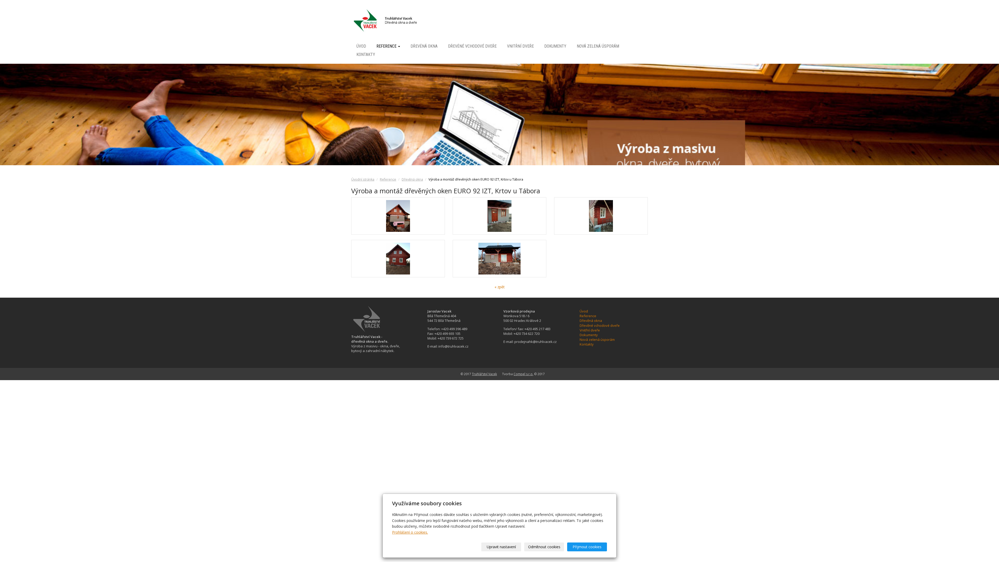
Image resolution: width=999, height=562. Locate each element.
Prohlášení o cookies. (410, 532)
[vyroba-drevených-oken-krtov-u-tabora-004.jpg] (398, 258)
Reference (387, 46)
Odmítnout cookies (544, 546)
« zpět (500, 286)
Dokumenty (555, 46)
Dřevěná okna (424, 46)
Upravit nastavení (501, 546)
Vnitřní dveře (520, 46)
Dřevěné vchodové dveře (472, 46)
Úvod (361, 46)
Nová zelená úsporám (598, 46)
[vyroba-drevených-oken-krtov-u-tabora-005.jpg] (499, 258)
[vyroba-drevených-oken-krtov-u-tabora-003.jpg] (601, 216)
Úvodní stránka (362, 179)
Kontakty (365, 54)
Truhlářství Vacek (484, 374)
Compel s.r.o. (523, 374)
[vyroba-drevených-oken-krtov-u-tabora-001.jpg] (398, 216)
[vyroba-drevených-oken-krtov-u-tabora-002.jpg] (499, 216)
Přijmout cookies (587, 546)
